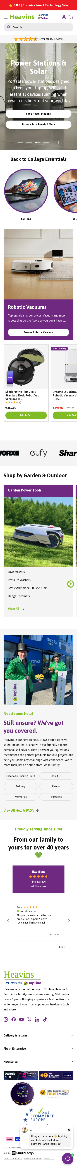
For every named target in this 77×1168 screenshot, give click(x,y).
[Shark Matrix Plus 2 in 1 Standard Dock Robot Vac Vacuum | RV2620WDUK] (26, 367)
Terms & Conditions (13, 1158)
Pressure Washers (19, 579)
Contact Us (49, 1158)
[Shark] (46, 453)
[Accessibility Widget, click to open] (70, 584)
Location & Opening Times (20, 776)
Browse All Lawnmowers (38, 129)
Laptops (26, 219)
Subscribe (56, 796)
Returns (56, 786)
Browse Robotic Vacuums (38, 332)
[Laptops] (26, 190)
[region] (38, 921)
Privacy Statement (33, 1158)
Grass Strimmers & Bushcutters (27, 588)
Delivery (20, 786)
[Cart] (71, 17)
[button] (8, 921)
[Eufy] (14, 453)
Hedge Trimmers (19, 596)
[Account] (63, 17)
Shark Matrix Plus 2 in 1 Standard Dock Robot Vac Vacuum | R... (22, 395)
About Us (56, 776)
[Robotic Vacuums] (38, 264)
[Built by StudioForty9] (19, 1154)
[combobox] (38, 27)
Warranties (21, 796)
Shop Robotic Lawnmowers (39, 119)
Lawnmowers (16, 571)
